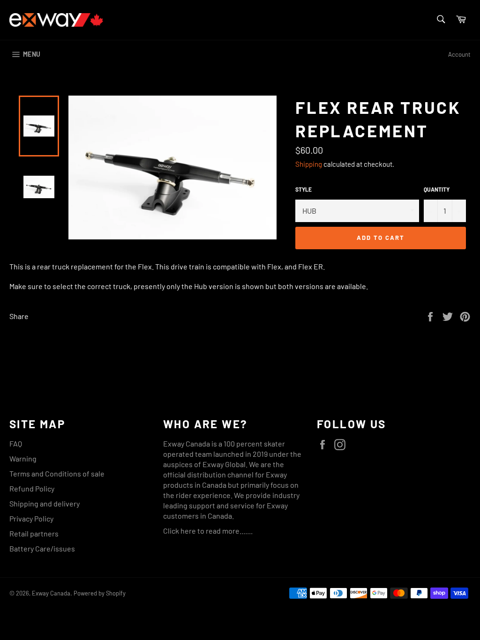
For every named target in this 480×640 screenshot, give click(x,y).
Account (459, 54)
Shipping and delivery (44, 503)
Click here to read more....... (208, 530)
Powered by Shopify (100, 593)
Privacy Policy (31, 518)
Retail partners (34, 533)
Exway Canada (51, 593)
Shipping (308, 164)
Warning (23, 458)
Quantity (437, 189)
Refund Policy (31, 488)
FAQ (15, 443)
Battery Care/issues (42, 548)
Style (303, 189)
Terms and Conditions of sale (57, 473)
